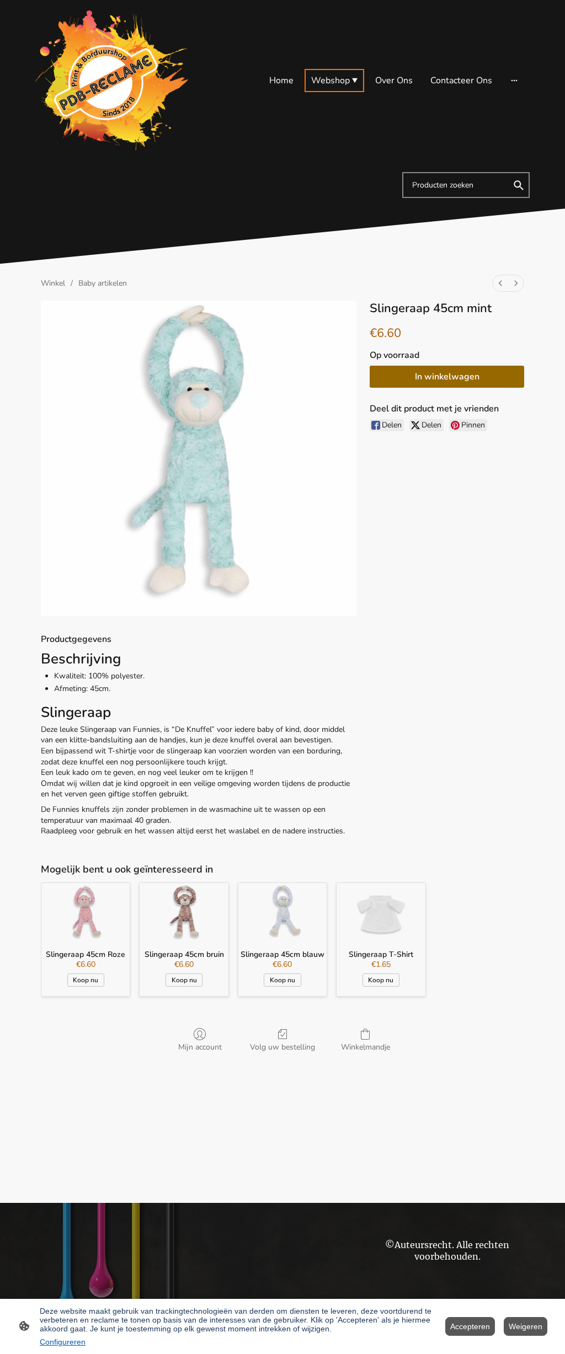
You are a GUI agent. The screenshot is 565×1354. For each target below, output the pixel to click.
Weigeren (525, 1326)
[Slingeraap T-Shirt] (381, 912)
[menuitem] (500, 283)
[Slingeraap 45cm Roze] (85, 912)
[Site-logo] (111, 80)
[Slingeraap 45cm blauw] (282, 912)
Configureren (63, 1341)
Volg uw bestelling (282, 1047)
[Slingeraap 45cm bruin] (184, 912)
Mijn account (200, 1047)
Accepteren (470, 1326)
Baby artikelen (102, 283)
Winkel (53, 283)
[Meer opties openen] (514, 80)
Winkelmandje (365, 1047)
